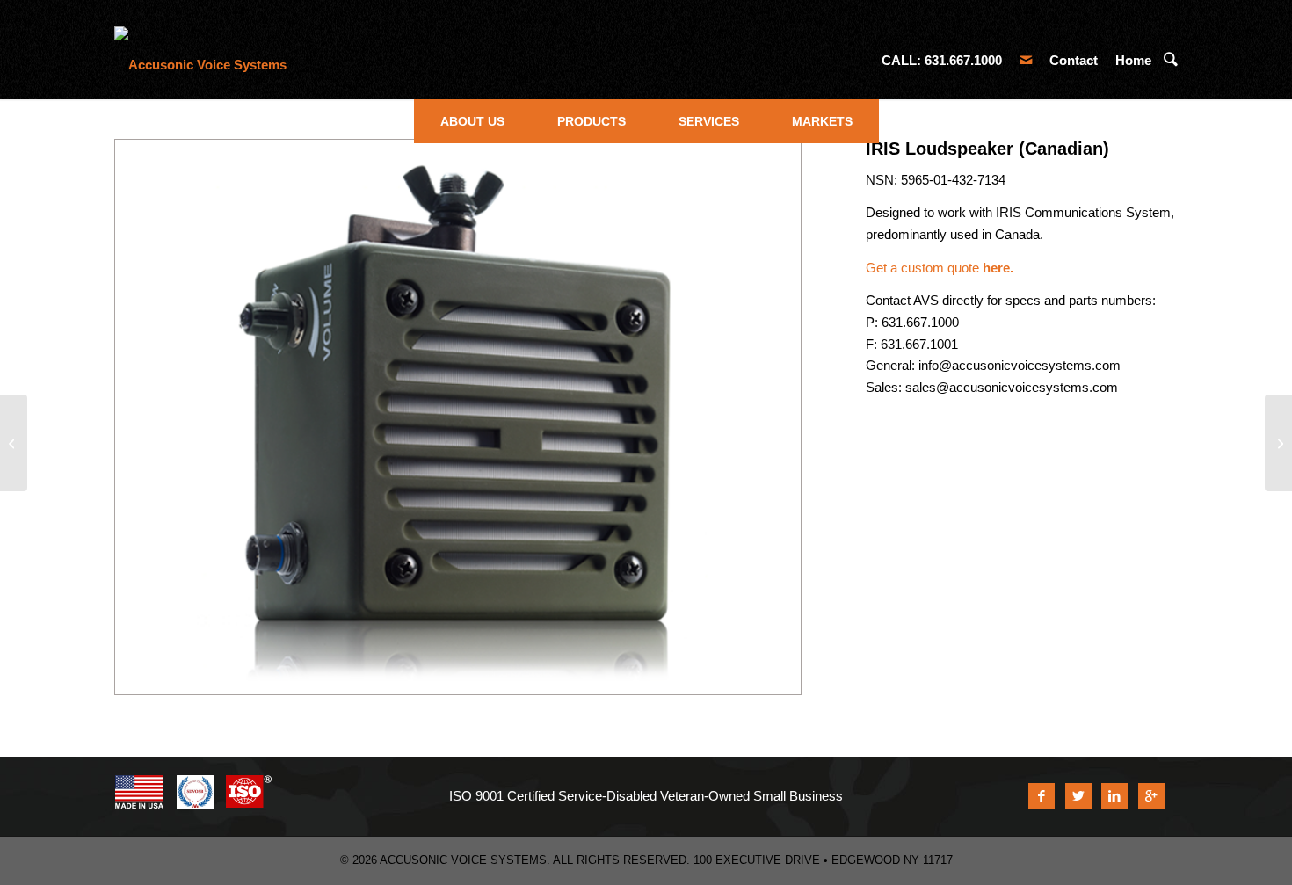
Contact (1073, 60)
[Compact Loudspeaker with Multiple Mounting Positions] (1278, 443)
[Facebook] (1041, 796)
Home (1133, 60)
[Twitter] (1078, 796)
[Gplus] (1151, 796)
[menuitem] (472, 121)
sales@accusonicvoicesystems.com (1011, 387)
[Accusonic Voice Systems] (200, 60)
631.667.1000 (963, 60)
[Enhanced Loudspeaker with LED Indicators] (13, 443)
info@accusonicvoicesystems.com (1019, 365)
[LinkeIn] (1114, 796)
